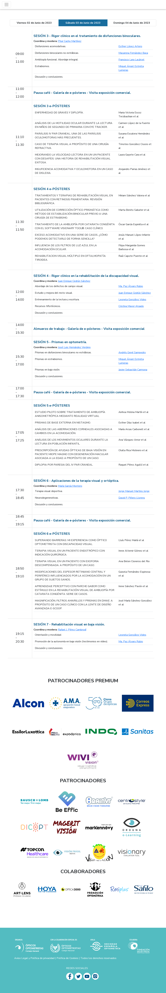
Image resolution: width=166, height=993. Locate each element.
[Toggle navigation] (6, 4)
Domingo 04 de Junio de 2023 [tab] (131, 23)
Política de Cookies (67, 958)
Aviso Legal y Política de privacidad (34, 958)
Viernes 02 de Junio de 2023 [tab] (34, 23)
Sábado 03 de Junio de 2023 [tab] (83, 23)
